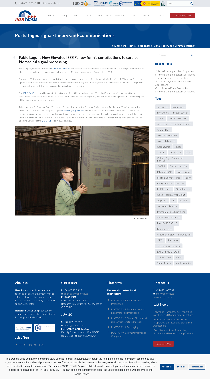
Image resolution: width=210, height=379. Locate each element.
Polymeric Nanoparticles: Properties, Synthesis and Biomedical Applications (173, 313)
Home (131, 45)
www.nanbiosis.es (162, 296)
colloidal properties (167, 135)
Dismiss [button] (181, 366)
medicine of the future (168, 217)
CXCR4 (161, 166)
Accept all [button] (167, 366)
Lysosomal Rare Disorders (171, 211)
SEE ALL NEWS (163, 344)
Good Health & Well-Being (171, 194)
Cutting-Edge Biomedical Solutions (170, 159)
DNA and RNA (164, 171)
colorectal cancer (166, 141)
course (178, 146)
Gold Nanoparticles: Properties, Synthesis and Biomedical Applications (173, 332)
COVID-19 (175, 152)
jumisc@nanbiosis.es (74, 325)
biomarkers (178, 106)
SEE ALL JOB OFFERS (31, 344)
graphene (162, 200)
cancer (160, 118)
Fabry (187, 177)
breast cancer (180, 112)
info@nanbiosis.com (51, 3)
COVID (161, 152)
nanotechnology (165, 234)
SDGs (178, 257)
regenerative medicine (169, 245)
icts (173, 200)
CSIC (188, 152)
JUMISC (184, 200)
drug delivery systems (168, 177)
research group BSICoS (73, 110)
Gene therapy (183, 189)
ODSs (160, 240)
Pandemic (173, 240)
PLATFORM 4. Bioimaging (124, 327)
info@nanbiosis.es (165, 293)
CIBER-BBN (47, 120)
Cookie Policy (81, 374)
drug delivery (183, 171)
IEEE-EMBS (28, 93)
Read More (142, 218)
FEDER (180, 183)
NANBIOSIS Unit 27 (60, 68)
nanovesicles (185, 234)
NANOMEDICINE (167, 223)
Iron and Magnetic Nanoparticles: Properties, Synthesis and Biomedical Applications (174, 81)
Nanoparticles (164, 228)
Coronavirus (163, 146)
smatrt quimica (183, 262)
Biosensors (163, 112)
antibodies (162, 106)
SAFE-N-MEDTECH (168, 251)
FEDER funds (164, 189)
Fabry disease (164, 183)
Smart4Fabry (164, 262)
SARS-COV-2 (164, 257)
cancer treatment (178, 118)
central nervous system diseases (174, 123)
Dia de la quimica (178, 166)
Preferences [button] (197, 366)
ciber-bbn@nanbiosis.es (75, 293)
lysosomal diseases (167, 206)
